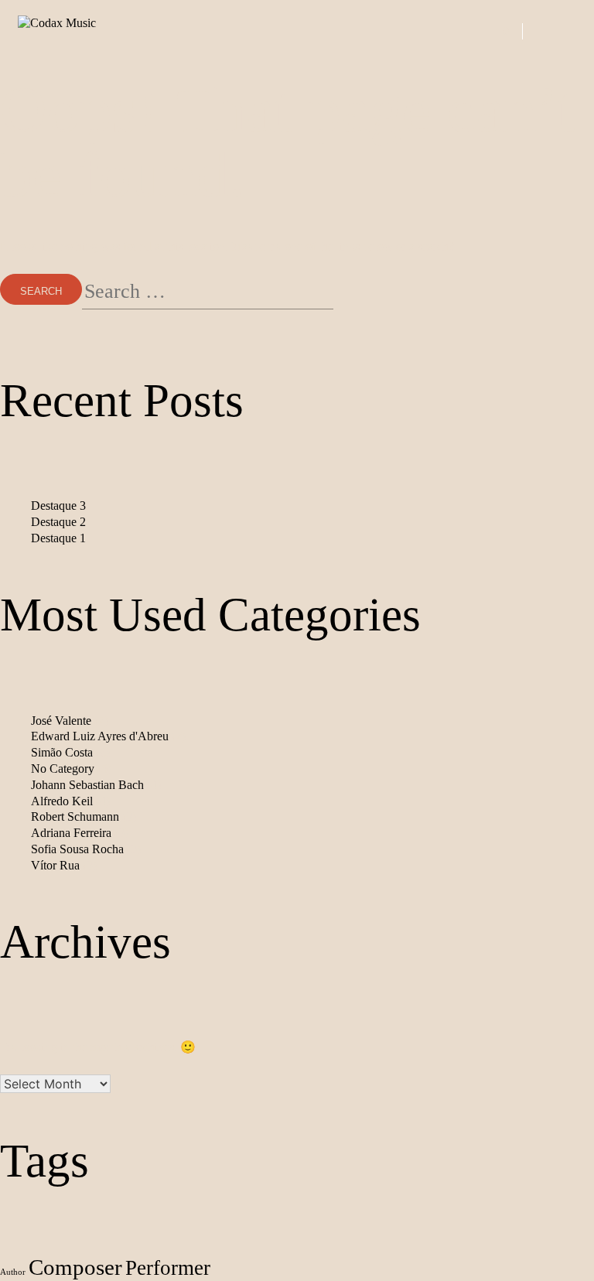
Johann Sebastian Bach (87, 784)
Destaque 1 (58, 538)
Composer (75, 1267)
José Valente (61, 720)
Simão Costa (62, 752)
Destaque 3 (58, 505)
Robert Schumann (75, 816)
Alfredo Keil (62, 801)
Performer (167, 1267)
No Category (62, 768)
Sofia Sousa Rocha (77, 849)
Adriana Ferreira (71, 832)
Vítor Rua (55, 865)
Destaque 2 (58, 521)
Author (13, 1272)
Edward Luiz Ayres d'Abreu (100, 736)
